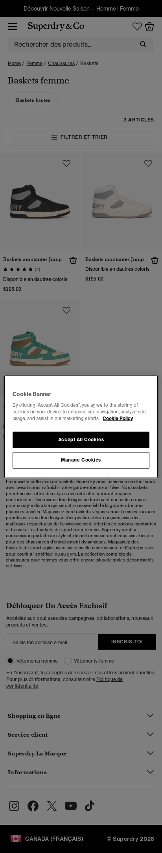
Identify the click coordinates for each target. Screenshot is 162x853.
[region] (81, 426)
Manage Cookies (81, 460)
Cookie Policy (118, 418)
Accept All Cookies (81, 439)
